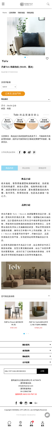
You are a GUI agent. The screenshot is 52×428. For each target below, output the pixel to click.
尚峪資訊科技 (31, 415)
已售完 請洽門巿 (13, 93)
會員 (42, 425)
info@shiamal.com (25, 386)
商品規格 (26, 168)
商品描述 (4, 99)
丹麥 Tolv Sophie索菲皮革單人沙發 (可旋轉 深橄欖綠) (38, 323)
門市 (20, 425)
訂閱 (42, 371)
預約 (9, 425)
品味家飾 (12, 13)
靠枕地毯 (21, 13)
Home (5, 13)
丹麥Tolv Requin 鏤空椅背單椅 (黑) (13, 323)
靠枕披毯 (30, 13)
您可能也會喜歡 (8, 296)
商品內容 (9, 168)
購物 (31, 423)
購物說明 (42, 168)
